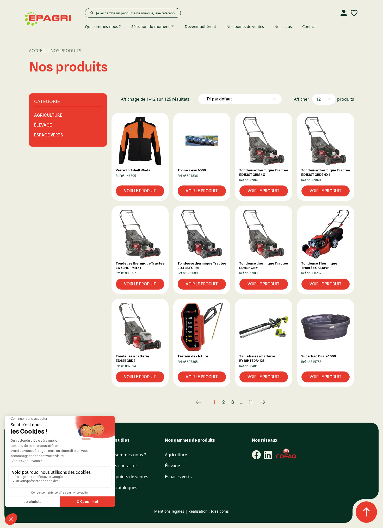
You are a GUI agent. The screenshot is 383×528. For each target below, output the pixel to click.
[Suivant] (263, 402)
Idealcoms (220, 511)
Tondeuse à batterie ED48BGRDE (132, 358)
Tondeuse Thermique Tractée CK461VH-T (319, 265)
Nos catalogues (122, 487)
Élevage (43, 125)
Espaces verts (178, 476)
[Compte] (343, 13)
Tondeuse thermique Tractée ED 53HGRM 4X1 (140, 265)
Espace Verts (48, 135)
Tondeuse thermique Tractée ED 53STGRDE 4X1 (325, 172)
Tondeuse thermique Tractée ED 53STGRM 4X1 (263, 172)
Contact (309, 26)
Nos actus (283, 26)
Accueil (37, 50)
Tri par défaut (219, 99)
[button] (140, 141)
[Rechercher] (92, 13)
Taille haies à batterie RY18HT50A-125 (257, 358)
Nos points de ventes (245, 26)
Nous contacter (122, 465)
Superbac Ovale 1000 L (319, 356)
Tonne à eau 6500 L (192, 170)
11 (251, 402)
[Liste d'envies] (354, 13)
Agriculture (48, 115)
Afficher (301, 99)
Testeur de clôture (192, 356)
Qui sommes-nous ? (103, 26)
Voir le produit (140, 190)
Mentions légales (169, 511)
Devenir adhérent (200, 26)
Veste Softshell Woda (133, 170)
